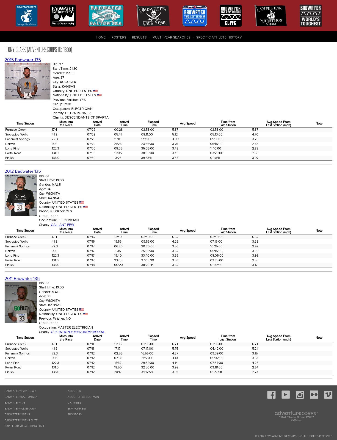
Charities (74, 402)
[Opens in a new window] (271, 397)
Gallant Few (62, 225)
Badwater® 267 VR (17, 414)
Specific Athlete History (219, 37)
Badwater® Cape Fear (20, 391)
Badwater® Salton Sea (21, 397)
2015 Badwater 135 (23, 60)
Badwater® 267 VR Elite (21, 420)
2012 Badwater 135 (23, 171)
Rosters (118, 37)
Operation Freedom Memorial (78, 332)
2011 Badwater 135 (22, 278)
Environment (77, 408)
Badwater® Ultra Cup (20, 408)
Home (101, 37)
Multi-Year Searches (171, 37)
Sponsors (75, 414)
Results (139, 37)
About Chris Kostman (83, 397)
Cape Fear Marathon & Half (25, 426)
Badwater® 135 (15, 402)
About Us (74, 391)
